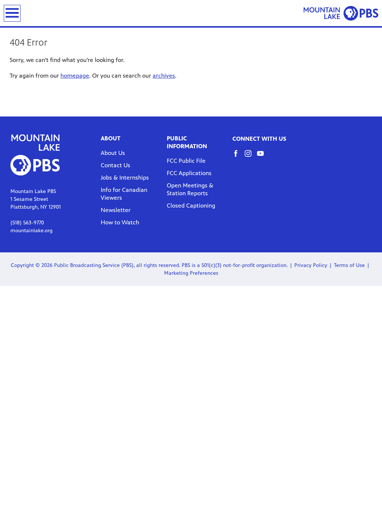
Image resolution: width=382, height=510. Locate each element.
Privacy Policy (310, 265)
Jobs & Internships (125, 177)
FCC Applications (189, 173)
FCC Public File (186, 160)
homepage (74, 75)
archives (164, 75)
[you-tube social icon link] (263, 157)
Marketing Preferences (191, 273)
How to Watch (120, 222)
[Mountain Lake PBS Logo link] (341, 13)
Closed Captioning (191, 205)
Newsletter (116, 210)
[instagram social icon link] (251, 157)
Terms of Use (349, 265)
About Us (113, 152)
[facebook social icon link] (238, 157)
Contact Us (115, 165)
